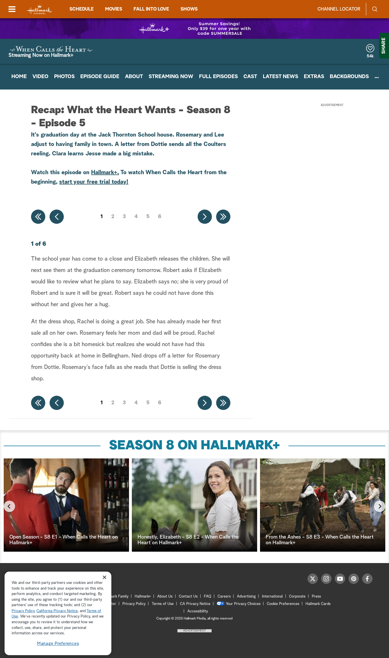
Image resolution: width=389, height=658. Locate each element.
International (272, 596)
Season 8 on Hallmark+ (194, 445)
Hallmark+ (104, 172)
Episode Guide (99, 76)
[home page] (39, 9)
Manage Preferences (58, 643)
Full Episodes (218, 76)
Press (316, 596)
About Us (165, 596)
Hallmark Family (115, 596)
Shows (189, 9)
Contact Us (188, 596)
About (134, 76)
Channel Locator (339, 9)
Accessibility (197, 611)
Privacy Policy (134, 604)
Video (40, 76)
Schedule (81, 9)
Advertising (246, 596)
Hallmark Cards (318, 604)
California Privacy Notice (57, 611)
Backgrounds (349, 76)
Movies (113, 9)
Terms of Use (163, 604)
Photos (64, 76)
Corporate (297, 596)
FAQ (207, 596)
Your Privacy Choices (243, 604)
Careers (224, 596)
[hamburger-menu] (12, 9)
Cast (250, 76)
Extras (314, 76)
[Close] (104, 577)
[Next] (379, 506)
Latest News (280, 76)
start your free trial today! (93, 182)
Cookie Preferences (283, 604)
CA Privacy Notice (195, 604)
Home (19, 76)
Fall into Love (151, 9)
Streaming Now (171, 76)
